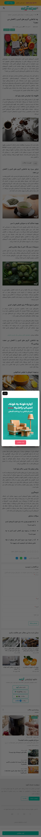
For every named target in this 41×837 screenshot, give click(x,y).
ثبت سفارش (20, 442)
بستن (5, 393)
